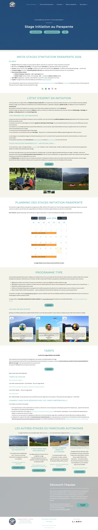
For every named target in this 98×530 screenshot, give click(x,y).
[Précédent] (32, 218)
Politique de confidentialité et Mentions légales (49, 525)
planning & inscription (52, 32)
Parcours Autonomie (31, 4)
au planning (34, 147)
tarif (65, 32)
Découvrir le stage (39, 470)
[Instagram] (76, 521)
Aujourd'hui (42, 218)
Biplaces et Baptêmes (71, 4)
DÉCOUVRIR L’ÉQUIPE (82, 505)
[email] (80, 521)
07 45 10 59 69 (67, 83)
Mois (59, 218)
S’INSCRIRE (49, 164)
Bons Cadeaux (83, 4)
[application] (36, 4)
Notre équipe (45, 519)
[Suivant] (36, 218)
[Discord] (78, 521)
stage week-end (51, 139)
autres (48, 433)
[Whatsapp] (74, 521)
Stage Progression (47, 79)
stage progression (37, 139)
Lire (12, 318)
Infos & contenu (36, 32)
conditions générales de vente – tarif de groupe (76, 419)
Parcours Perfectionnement (46, 4)
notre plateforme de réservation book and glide (42, 411)
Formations (59, 4)
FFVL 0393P (67, 509)
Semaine (64, 218)
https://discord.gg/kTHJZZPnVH (47, 83)
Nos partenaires (52, 519)
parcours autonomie (74, 433)
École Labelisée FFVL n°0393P (25, 522)
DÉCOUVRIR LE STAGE (18, 467)
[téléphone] (72, 521)
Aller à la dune (80, 471)
